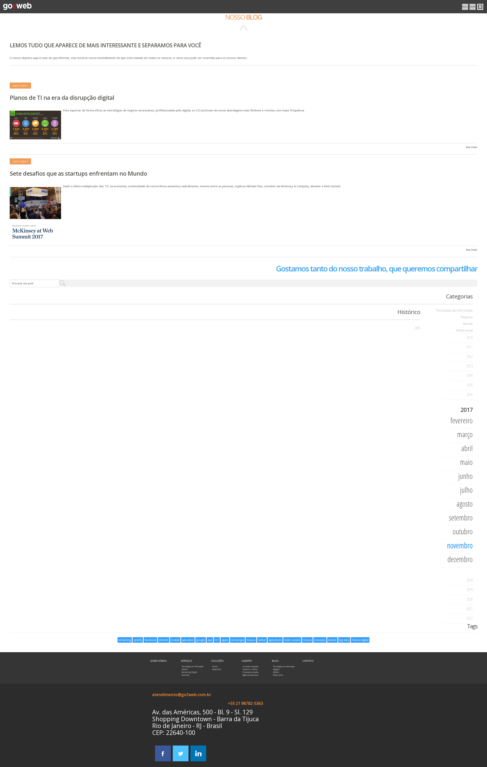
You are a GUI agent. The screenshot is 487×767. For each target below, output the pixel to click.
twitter (262, 640)
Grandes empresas (251, 666)
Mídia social (464, 330)
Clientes (247, 660)
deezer (332, 640)
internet (163, 640)
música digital (360, 640)
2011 (470, 347)
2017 (467, 410)
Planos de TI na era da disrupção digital (62, 98)
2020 (470, 599)
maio (466, 462)
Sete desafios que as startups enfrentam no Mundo (78, 173)
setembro (461, 517)
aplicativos (275, 640)
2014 (470, 375)
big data (344, 640)
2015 (470, 385)
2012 (470, 356)
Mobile (468, 324)
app (210, 640)
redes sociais (292, 640)
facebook (150, 640)
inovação (319, 640)
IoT (217, 640)
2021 (470, 608)
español (472, 7)
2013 (470, 366)
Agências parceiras (250, 675)
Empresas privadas (251, 672)
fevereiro (461, 420)
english (465, 7)
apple (225, 640)
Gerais (215, 666)
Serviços (186, 660)
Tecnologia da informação (454, 310)
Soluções (217, 660)
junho (465, 476)
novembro (460, 545)
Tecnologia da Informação (192, 666)
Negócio (467, 317)
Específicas (216, 669)
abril (467, 448)
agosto (464, 503)
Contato (308, 660)
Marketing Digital (189, 672)
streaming (125, 640)
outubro (463, 531)
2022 (470, 618)
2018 (470, 580)
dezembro (460, 559)
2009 (417, 328)
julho (466, 490)
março (465, 434)
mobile (175, 640)
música (251, 640)
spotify (138, 640)
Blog (275, 660)
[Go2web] (17, 6)
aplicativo (188, 640)
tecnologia (237, 640)
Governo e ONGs (250, 669)
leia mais (471, 147)
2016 (470, 394)
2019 (470, 589)
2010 (470, 337)
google (200, 640)
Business (185, 675)
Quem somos (158, 660)
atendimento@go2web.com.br (181, 694)
